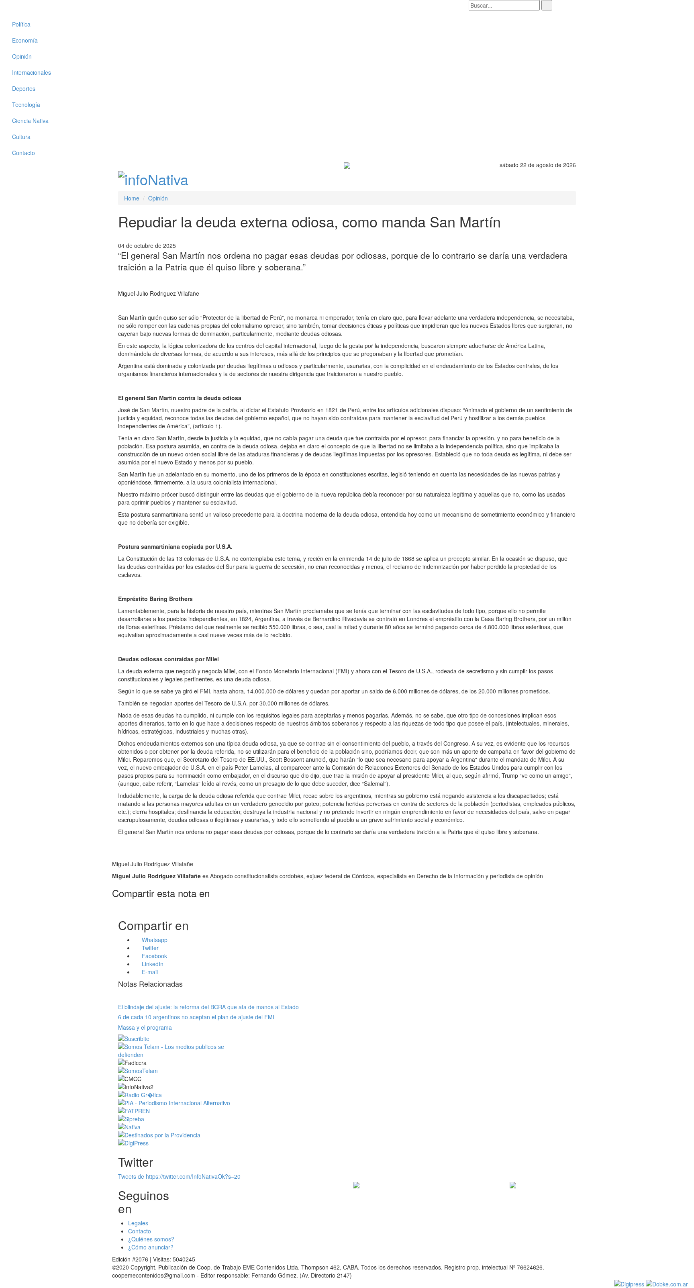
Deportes (23, 88)
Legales (138, 1223)
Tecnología (26, 104)
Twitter (149, 948)
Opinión (22, 56)
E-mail (149, 972)
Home (131, 198)
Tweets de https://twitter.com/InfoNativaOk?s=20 (179, 1176)
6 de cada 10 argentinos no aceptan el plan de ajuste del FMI (196, 1017)
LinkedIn (151, 964)
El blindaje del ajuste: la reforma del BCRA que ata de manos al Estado (208, 1007)
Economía (25, 40)
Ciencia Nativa (30, 121)
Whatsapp (153, 940)
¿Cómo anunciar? (151, 1247)
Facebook (153, 956)
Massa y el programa (145, 1027)
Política (21, 24)
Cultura (21, 137)
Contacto (23, 153)
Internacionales (31, 72)
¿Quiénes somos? (151, 1239)
